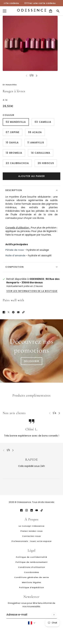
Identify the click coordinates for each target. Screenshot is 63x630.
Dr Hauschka (10, 84)
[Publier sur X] (8, 312)
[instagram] (26, 510)
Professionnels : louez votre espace (32, 541)
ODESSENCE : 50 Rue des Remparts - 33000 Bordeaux (32, 280)
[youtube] (36, 510)
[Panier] (50, 11)
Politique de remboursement (32, 562)
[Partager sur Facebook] (3, 312)
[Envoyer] (54, 614)
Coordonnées (31, 572)
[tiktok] (41, 510)
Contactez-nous (31, 536)
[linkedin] (31, 510)
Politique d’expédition (31, 587)
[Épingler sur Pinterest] (13, 312)
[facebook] (21, 510)
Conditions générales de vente (31, 577)
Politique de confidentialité (31, 557)
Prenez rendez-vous (31, 531)
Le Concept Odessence (32, 526)
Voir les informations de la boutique (31, 291)
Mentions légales (31, 582)
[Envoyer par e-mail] (18, 312)
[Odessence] (31, 10)
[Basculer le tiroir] (4, 11)
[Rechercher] (58, 11)
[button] (23, 312)
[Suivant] (37, 76)
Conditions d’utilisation (31, 567)
